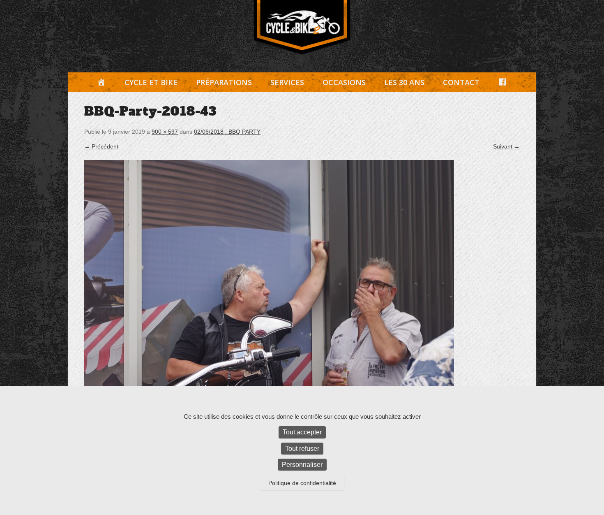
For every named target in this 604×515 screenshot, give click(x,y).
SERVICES (287, 82)
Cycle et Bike (151, 82)
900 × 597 (165, 131)
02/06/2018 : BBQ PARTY (227, 131)
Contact (461, 82)
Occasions (344, 82)
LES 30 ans (404, 82)
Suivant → (506, 146)
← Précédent (101, 146)
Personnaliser (302, 464)
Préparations (224, 82)
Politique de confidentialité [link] (302, 483)
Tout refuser (302, 448)
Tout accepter (302, 432)
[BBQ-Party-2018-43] (302, 283)
